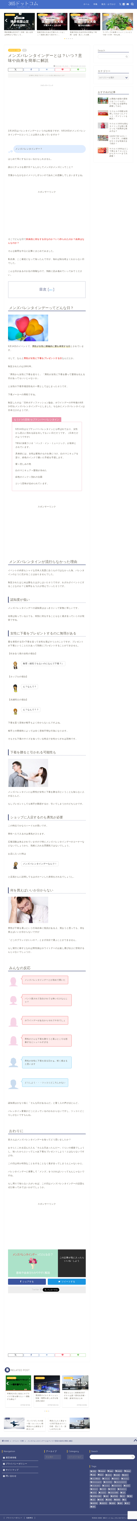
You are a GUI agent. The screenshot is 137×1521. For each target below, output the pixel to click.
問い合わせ (11, 1476)
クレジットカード (121, 1482)
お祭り (126, 1475)
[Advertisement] (47, 106)
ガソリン (125, 1478)
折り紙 (101, 1499)
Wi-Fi (101, 1475)
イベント (106, 1478)
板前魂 (118, 1499)
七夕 (123, 1492)
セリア (127, 1485)
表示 (51, 290)
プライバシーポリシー (16, 1464)
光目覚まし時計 (96, 1496)
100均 (94, 1471)
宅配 (130, 1496)
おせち (109, 1475)
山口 (93, 1499)
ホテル (94, 1492)
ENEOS (119, 1471)
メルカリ (103, 1492)
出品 (107, 1496)
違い (128, 1503)
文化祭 (109, 1499)
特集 (96, 4)
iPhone (128, 1471)
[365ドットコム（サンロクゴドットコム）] (23, 8)
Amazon (102, 1471)
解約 (121, 1503)
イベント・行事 (14, 50)
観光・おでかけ (109, 4)
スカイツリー (117, 1485)
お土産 (117, 1475)
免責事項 (29, 1518)
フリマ (104, 1489)
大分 (123, 1496)
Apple (111, 1471)
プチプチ (112, 1489)
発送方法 (104, 1503)
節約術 (113, 1503)
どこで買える (96, 1478)
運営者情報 (11, 1457)
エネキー (116, 1478)
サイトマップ (12, 1470)
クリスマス (109, 1482)
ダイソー (94, 1489)
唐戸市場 (115, 1496)
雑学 (93, 1506)
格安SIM (94, 1503)
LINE (93, 1475)
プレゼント (123, 1489)
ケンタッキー (96, 1485)
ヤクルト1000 (114, 1492)
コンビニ (106, 1485)
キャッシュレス (96, 1482)
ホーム (86, 4)
